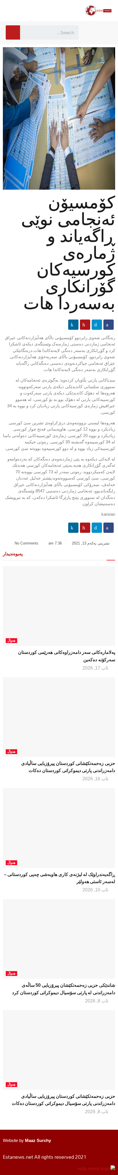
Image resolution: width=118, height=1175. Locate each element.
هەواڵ (11, 640)
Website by (27, 1140)
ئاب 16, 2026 (95, 778)
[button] (91, 32)
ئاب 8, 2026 (97, 1000)
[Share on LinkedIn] (73, 325)
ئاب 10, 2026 (95, 889)
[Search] (13, 32)
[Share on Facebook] (108, 325)
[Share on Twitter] (97, 325)
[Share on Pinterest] (85, 325)
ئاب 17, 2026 (95, 668)
